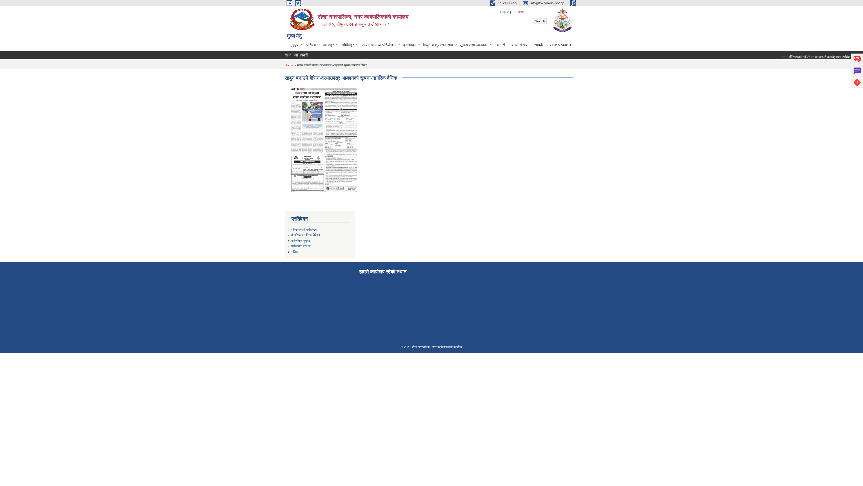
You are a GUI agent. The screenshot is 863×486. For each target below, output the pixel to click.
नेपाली (521, 12)
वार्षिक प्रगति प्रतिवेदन (304, 229)
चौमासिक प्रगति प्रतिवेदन (305, 235)
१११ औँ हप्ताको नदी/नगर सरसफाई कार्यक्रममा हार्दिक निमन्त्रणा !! (815, 57)
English (504, 12)
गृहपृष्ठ (295, 45)
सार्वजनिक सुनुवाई (301, 240)
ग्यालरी (500, 45)
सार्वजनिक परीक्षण (301, 246)
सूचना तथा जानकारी (474, 45)
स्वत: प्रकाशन (560, 45)
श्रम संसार (519, 45)
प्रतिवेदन (409, 45)
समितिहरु (348, 45)
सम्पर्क (538, 45)
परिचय (311, 45)
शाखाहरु (329, 45)
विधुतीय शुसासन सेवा (438, 45)
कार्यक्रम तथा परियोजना (378, 45)
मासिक (294, 252)
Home (289, 65)
